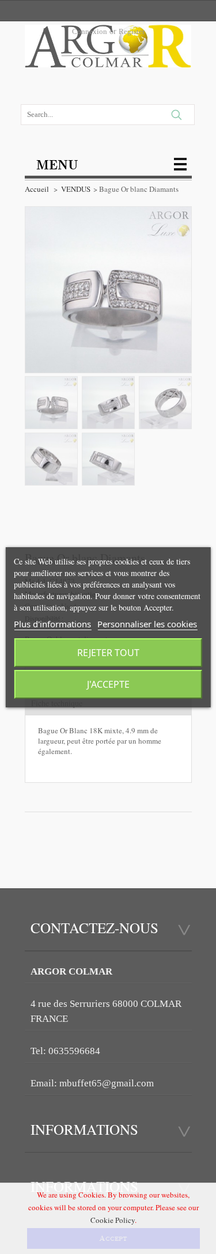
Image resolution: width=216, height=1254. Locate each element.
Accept (113, 1238)
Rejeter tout (108, 652)
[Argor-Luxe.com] (108, 49)
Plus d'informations (52, 624)
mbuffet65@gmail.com (106, 1083)
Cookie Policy (112, 1220)
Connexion (89, 31)
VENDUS (75, 189)
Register (132, 31)
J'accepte (108, 684)
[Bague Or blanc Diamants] (51, 402)
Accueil (37, 189)
